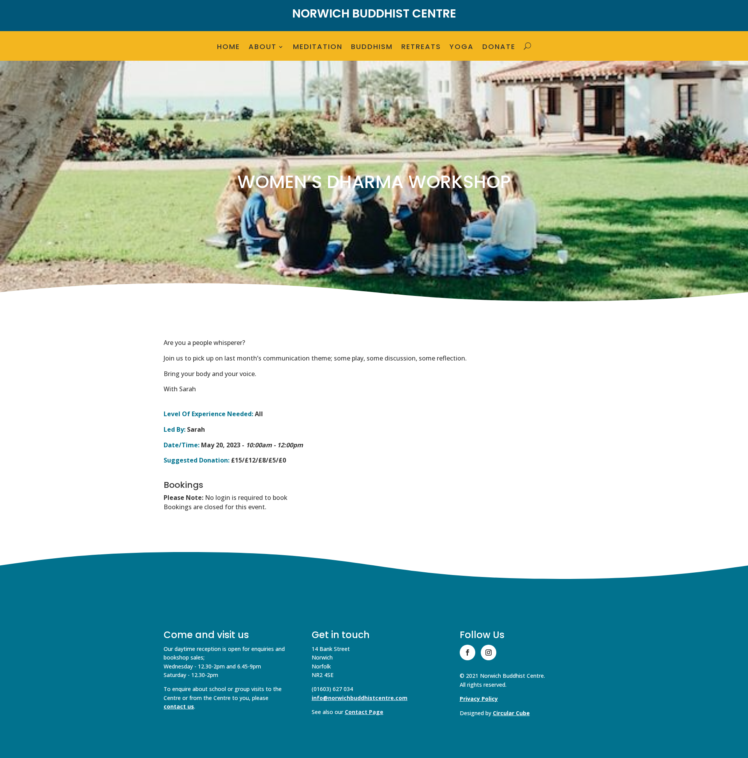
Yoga (462, 47)
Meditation (317, 47)
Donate (498, 47)
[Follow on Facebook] (467, 652)
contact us (179, 706)
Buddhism (372, 47)
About (263, 47)
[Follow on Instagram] (488, 652)
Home (228, 47)
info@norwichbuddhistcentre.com (360, 698)
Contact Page (364, 712)
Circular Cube (511, 713)
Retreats (421, 47)
